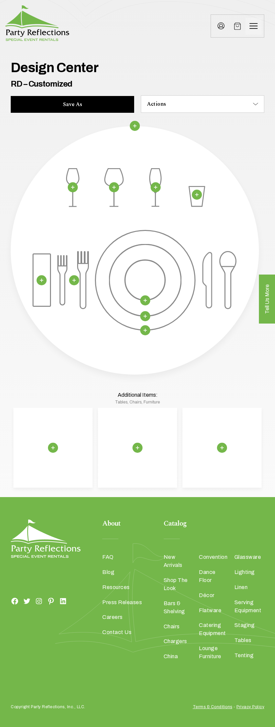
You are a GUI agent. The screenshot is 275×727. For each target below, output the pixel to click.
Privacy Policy (250, 707)
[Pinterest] (51, 601)
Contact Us (116, 632)
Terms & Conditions (212, 707)
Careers (112, 617)
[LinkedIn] (63, 601)
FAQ (108, 557)
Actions (156, 104)
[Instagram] (39, 601)
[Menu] (253, 26)
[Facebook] (15, 601)
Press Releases (122, 602)
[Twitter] (27, 601)
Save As (72, 104)
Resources (116, 587)
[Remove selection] (135, 126)
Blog (108, 572)
